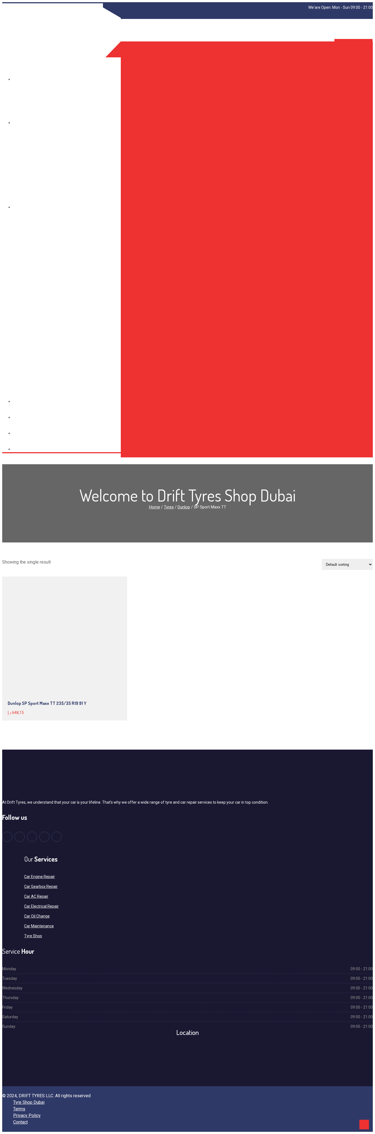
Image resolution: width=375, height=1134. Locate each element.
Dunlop (184, 507)
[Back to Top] (364, 1124)
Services (23, 207)
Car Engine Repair (39, 876)
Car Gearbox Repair (41, 886)
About (21, 122)
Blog (19, 417)
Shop (19, 401)
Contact (23, 433)
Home (154, 507)
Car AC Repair (36, 896)
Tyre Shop (33, 936)
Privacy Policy (27, 1115)
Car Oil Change (37, 916)
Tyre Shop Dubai (28, 1102)
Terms (19, 1109)
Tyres (20, 79)
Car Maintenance (39, 926)
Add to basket (46, 624)
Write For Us (27, 449)
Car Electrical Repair (41, 906)
